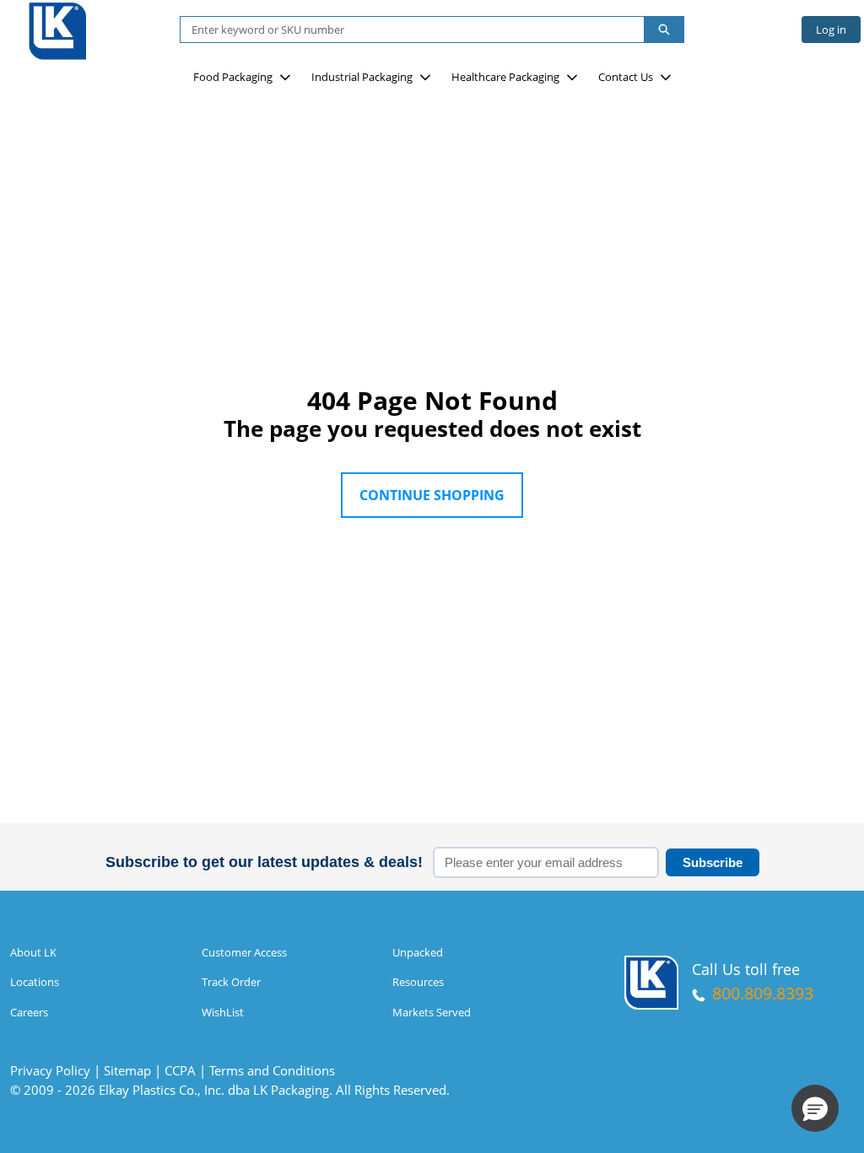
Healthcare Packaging (505, 76)
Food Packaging (233, 76)
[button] (815, 1108)
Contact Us (625, 76)
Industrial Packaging (362, 76)
